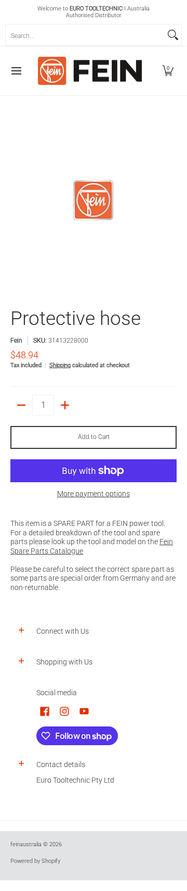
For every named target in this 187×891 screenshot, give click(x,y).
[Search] (173, 34)
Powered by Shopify (35, 861)
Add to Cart (94, 437)
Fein (16, 340)
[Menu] (15, 70)
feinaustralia (26, 844)
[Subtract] (21, 405)
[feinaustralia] (90, 71)
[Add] (65, 405)
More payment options (93, 494)
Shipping (60, 365)
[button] (168, 70)
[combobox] (85, 34)
